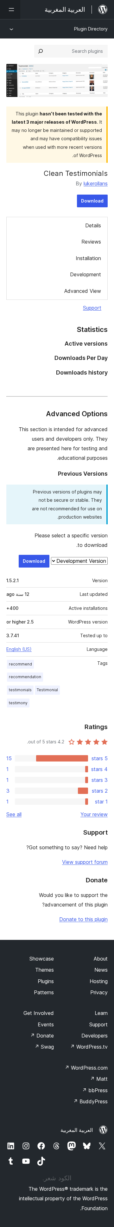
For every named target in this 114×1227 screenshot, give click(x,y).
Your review (94, 814)
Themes (44, 970)
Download (92, 200)
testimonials (20, 689)
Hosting (99, 981)
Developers (94, 1035)
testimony (18, 702)
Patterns (44, 992)
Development (85, 274)
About (101, 958)
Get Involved (38, 1013)
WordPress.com (86, 1068)
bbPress (95, 1090)
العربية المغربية (76, 1130)
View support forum (85, 862)
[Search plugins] (40, 51)
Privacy (99, 992)
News (101, 970)
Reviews (91, 241)
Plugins (46, 981)
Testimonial (47, 689)
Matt (99, 1079)
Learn (101, 1013)
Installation (88, 258)
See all (14, 814)
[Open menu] (10, 9)
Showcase (41, 958)
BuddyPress (90, 1101)
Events (46, 1024)
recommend (20, 664)
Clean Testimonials (76, 173)
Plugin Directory (91, 28)
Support (92, 308)
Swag (44, 1047)
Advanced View (82, 291)
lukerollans (96, 183)
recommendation (25, 676)
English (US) (19, 649)
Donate (42, 1035)
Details (93, 225)
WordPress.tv (89, 1047)
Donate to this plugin (83, 919)
